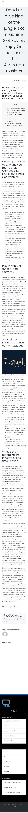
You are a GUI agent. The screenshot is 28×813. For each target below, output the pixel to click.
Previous (18, 80)
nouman (5, 605)
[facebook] (11, 711)
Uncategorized (9, 606)
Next (23, 80)
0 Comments (16, 606)
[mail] (16, 711)
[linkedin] (14, 711)
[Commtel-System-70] (4, 1)
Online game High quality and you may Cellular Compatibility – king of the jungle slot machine (16, 110)
